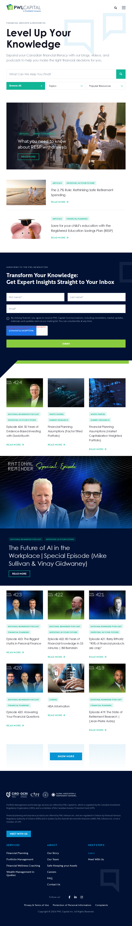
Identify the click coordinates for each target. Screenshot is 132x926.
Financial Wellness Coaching (23, 865)
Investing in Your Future (81, 183)
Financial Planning (77, 218)
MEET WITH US (18, 833)
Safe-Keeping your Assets (62, 865)
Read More (28, 156)
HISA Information (59, 706)
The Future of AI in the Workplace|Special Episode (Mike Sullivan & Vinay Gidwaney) (58, 555)
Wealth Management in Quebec (20, 873)
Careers (51, 872)
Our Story (53, 853)
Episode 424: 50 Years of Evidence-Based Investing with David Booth (23, 431)
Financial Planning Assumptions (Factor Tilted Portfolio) (65, 431)
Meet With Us (96, 859)
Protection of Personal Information (72, 905)
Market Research (58, 419)
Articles (23, 133)
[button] (124, 8)
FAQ (49, 878)
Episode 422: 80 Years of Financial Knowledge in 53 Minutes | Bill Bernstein (65, 643)
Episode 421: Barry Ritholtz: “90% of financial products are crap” (106, 643)
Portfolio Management (19, 859)
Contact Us (53, 884)
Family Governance (44, 133)
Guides (53, 699)
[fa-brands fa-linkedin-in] (75, 897)
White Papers (56, 414)
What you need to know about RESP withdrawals (42, 144)
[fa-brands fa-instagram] (81, 897)
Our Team (53, 859)
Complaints (101, 905)
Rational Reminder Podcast (23, 414)
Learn (91, 853)
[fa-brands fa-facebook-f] (69, 897)
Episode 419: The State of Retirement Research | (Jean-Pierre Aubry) (106, 716)
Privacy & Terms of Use (36, 905)
